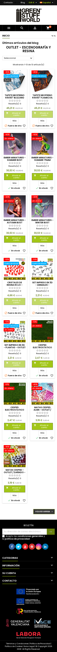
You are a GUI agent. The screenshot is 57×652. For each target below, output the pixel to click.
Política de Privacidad (40, 643)
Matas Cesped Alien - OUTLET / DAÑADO (42, 410)
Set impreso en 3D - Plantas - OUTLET (15, 346)
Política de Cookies (13, 646)
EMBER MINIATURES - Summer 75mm (42, 159)
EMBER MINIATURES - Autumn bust (15, 221)
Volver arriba (44, 511)
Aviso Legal (29, 646)
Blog (23, 2)
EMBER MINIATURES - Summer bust (15, 159)
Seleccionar (18, 58)
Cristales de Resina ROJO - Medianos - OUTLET (15, 285)
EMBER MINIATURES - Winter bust (42, 221)
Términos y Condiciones (17, 643)
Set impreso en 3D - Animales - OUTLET (42, 285)
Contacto (8, 2)
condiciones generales (30, 536)
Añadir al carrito (13, 114)
